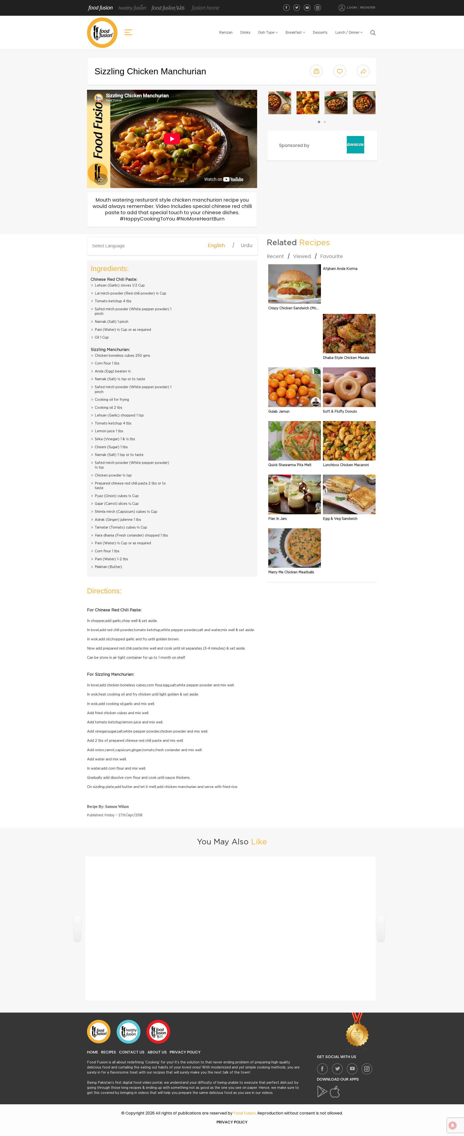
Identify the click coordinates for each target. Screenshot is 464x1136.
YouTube (307, 7)
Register (367, 7)
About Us (157, 1052)
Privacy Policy (185, 1052)
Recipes (108, 1052)
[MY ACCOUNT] (342, 7)
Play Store (323, 1092)
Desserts (320, 32)
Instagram (317, 7)
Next (381, 928)
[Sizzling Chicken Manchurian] (279, 102)
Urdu (246, 245)
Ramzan (225, 32)
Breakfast (294, 32)
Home (92, 1052)
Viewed (302, 256)
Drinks (245, 32)
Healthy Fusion (132, 8)
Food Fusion (100, 8)
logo (102, 32)
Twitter (296, 7)
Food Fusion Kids (168, 8)
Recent (275, 256)
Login (352, 7)
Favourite (331, 256)
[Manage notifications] (453, 1125)
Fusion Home (205, 8)
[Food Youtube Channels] (357, 1032)
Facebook (286, 7)
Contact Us (132, 1052)
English (216, 245)
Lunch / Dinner (347, 32)
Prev (77, 928)
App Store (335, 1092)
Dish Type (267, 32)
